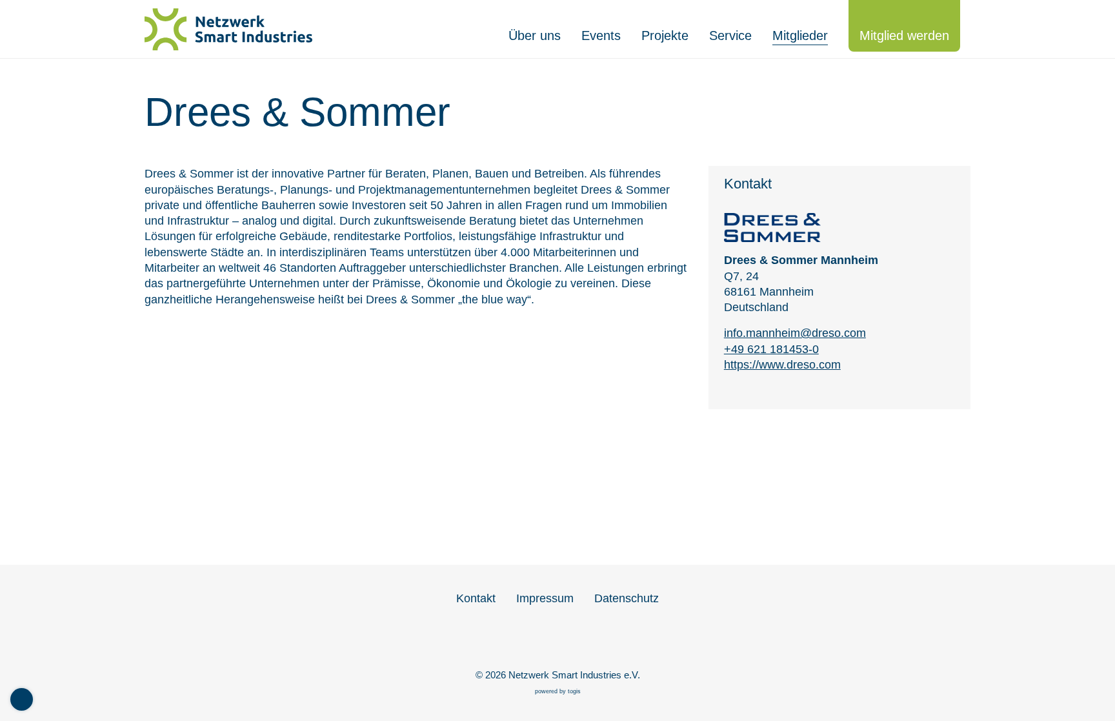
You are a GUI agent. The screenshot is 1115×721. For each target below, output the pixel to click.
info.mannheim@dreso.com (795, 333)
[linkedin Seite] (557, 641)
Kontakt (476, 598)
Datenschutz (626, 598)
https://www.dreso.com (782, 364)
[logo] (235, 29)
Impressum (545, 598)
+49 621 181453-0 (771, 349)
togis (574, 691)
